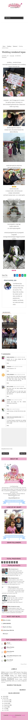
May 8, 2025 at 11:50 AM (19, 386)
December (6, 700)
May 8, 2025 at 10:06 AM (20, 357)
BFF (15, 672)
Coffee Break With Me (8, 630)
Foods (7, 675)
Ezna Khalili (10, 660)
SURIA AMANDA (7, 623)
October (6, 703)
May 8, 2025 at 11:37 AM (19, 374)
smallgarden (24, 680)
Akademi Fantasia (9, 672)
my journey (8, 680)
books (20, 679)
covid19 (25, 679)
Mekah (16, 675)
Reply (8, 363)
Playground (16, 677)
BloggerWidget (24, 664)
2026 (4, 696)
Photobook (3, 677)
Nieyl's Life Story (7, 627)
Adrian (3, 672)
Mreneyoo (5, 633)
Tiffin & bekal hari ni (13, 569)
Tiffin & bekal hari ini (13, 578)
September (7, 705)
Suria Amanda (10, 374)
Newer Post (5, 453)
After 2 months (12, 596)
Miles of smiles (7, 620)
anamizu (9, 399)
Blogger (6, 673)
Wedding (18, 55)
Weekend (4, 57)
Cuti (2, 675)
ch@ (8, 409)
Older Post (22, 453)
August (6, 706)
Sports (20, 677)
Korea (12, 675)
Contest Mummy (18, 673)
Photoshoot (9, 677)
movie (3, 680)
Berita (25, 672)
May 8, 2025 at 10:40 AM (17, 366)
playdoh (16, 680)
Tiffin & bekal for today (14, 606)
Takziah (25, 677)
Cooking (24, 673)
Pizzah (8, 643)
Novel (19, 675)
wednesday (3, 682)
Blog (2, 673)
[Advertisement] (14, 33)
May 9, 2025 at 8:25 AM (14, 409)
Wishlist (16, 679)
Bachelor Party (20, 672)
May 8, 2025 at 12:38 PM (16, 399)
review (19, 680)
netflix (12, 680)
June (5, 710)
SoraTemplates (11, 715)
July (5, 708)
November (6, 701)
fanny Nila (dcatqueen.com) (14, 417)
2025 (4, 698)
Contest (11, 673)
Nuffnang (24, 675)
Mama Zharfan (10, 357)
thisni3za (9, 366)
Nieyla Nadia (10, 386)
